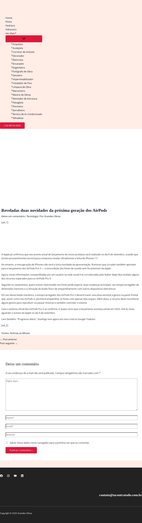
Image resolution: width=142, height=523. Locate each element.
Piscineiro (18, 106)
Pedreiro (10, 25)
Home (9, 17)
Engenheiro (19, 67)
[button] (15, 33)
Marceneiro (19, 90)
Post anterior (8, 339)
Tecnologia (32, 216)
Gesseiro (17, 75)
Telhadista (18, 118)
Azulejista (18, 48)
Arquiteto (18, 44)
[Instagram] (8, 476)
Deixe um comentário (13, 216)
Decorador (18, 55)
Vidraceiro (11, 29)
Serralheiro (19, 110)
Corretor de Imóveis (24, 51)
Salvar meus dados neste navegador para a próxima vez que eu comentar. (50, 442)
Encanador (18, 63)
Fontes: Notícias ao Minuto (15, 333)
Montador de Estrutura (25, 98)
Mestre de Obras (22, 94)
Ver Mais (10, 33)
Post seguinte (8, 343)
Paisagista (18, 102)
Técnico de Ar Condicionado (27, 114)
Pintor (9, 21)
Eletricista (18, 59)
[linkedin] (22, 476)
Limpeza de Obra (22, 87)
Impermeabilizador (23, 79)
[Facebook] (1, 476)
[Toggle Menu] (24, 38)
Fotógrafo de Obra (22, 71)
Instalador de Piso (22, 83)
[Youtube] (15, 476)
